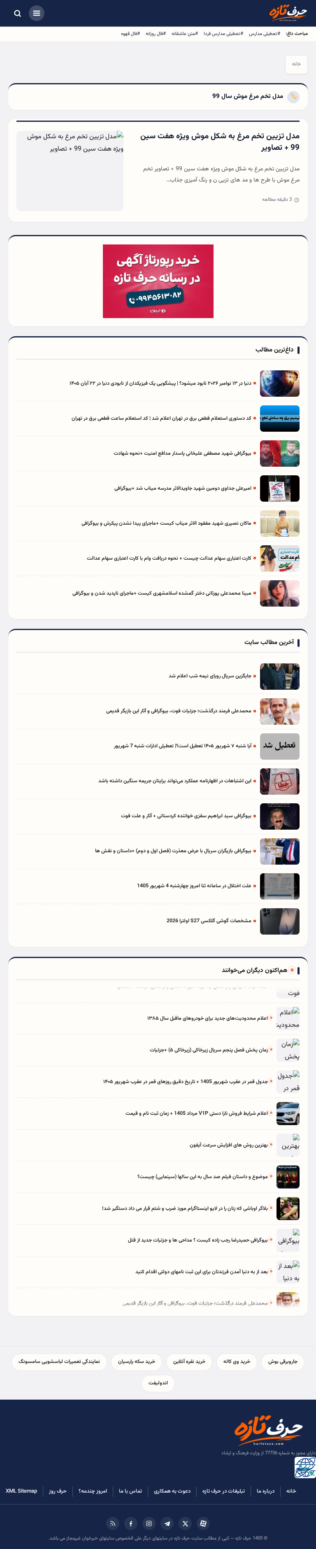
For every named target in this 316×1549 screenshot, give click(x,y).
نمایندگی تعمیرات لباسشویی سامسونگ (59, 1362)
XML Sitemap (21, 1491)
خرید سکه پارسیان (136, 1362)
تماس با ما (130, 1491)
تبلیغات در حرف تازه (223, 1491)
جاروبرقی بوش (282, 1362)
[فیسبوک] (130, 1523)
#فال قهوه (130, 33)
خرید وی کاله (236, 1362)
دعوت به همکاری (172, 1491)
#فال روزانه (156, 33)
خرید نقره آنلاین (189, 1362)
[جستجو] (17, 13)
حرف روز (58, 1491)
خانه (296, 64)
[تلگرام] (167, 1523)
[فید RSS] (112, 1523)
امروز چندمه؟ (93, 1491)
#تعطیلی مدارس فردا (223, 33)
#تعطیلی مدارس (264, 33)
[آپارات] (203, 1523)
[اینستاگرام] (149, 1523)
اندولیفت (158, 1383)
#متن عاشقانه (185, 33)
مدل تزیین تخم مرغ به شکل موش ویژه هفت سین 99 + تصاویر (220, 142)
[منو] (36, 13)
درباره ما (265, 1491)
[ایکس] (185, 1523)
